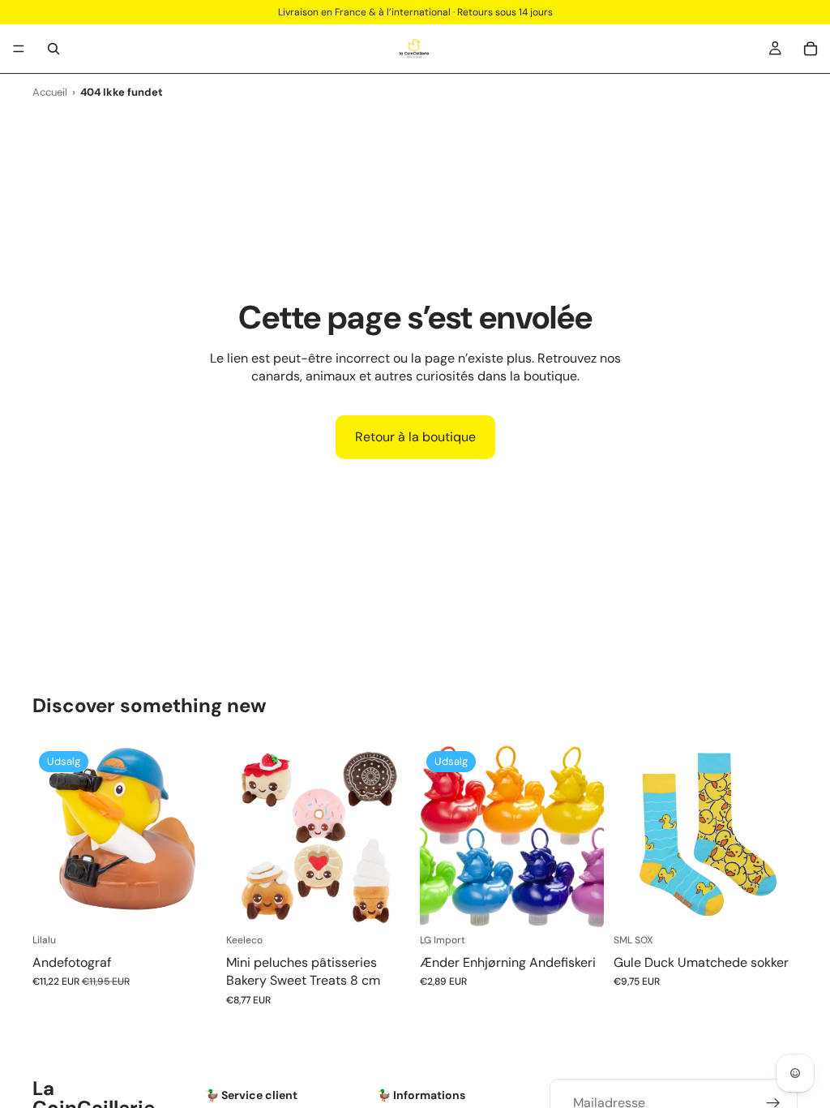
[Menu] (18, 48)
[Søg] (53, 49)
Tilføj (205, 903)
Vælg (399, 903)
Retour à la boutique (415, 436)
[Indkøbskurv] (810, 49)
